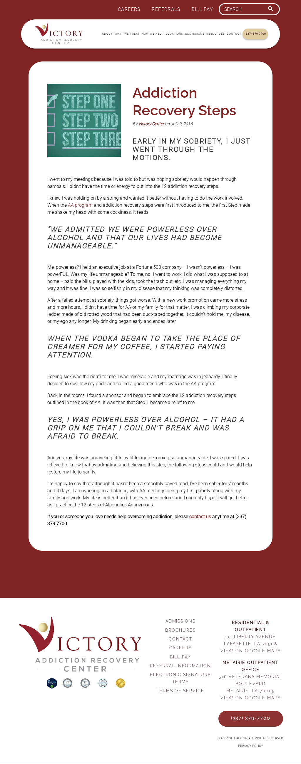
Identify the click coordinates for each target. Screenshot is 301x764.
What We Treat (127, 33)
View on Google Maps (250, 650)
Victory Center (151, 123)
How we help (153, 33)
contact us (200, 516)
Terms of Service (180, 690)
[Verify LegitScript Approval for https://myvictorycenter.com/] (52, 687)
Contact (234, 33)
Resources (215, 33)
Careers (129, 9)
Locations (174, 33)
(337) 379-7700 (255, 33)
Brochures (180, 630)
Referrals (166, 9)
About (107, 33)
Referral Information (180, 665)
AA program (80, 205)
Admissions (194, 33)
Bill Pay (202, 9)
